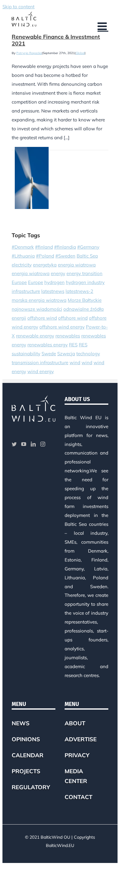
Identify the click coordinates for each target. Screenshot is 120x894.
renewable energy (35, 336)
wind (75, 362)
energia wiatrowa (77, 265)
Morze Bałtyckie (85, 300)
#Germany (88, 247)
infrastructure (26, 291)
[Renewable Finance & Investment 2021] (32, 178)
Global (80, 53)
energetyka (45, 265)
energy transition (84, 273)
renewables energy (47, 345)
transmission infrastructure (40, 362)
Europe (19, 282)
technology (88, 353)
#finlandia (65, 247)
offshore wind (42, 318)
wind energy (40, 371)
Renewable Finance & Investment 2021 (56, 40)
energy (58, 273)
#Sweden (65, 256)
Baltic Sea (87, 256)
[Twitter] (14, 444)
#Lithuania (23, 256)
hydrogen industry (85, 282)
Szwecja (66, 353)
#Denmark (23, 247)
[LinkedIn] (33, 444)
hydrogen (54, 282)
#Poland (45, 256)
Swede (49, 353)
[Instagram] (42, 444)
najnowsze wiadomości (37, 309)
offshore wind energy (62, 327)
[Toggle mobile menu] (103, 26)
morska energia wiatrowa (39, 300)
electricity (22, 265)
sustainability (26, 353)
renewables (67, 336)
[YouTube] (23, 444)
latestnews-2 (79, 291)
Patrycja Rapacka (29, 53)
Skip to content (18, 7)
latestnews (52, 291)
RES (73, 345)
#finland (44, 247)
